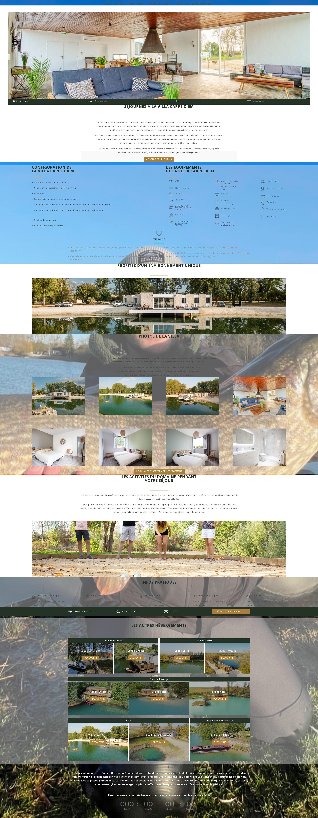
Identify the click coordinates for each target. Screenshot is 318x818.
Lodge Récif (159, 691)
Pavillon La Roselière (158, 735)
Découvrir (90, 657)
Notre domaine (114, 4)
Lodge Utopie (98, 691)
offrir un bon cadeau (85, 611)
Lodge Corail (219, 691)
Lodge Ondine (136, 650)
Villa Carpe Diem (98, 735)
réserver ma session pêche (230, 611)
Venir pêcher (136, 4)
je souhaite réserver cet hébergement (159, 471)
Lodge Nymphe (227, 650)
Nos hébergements (161, 4)
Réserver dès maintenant (194, 4)
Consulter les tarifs (159, 159)
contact (174, 611)
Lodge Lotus (182, 650)
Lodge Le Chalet (90, 650)
